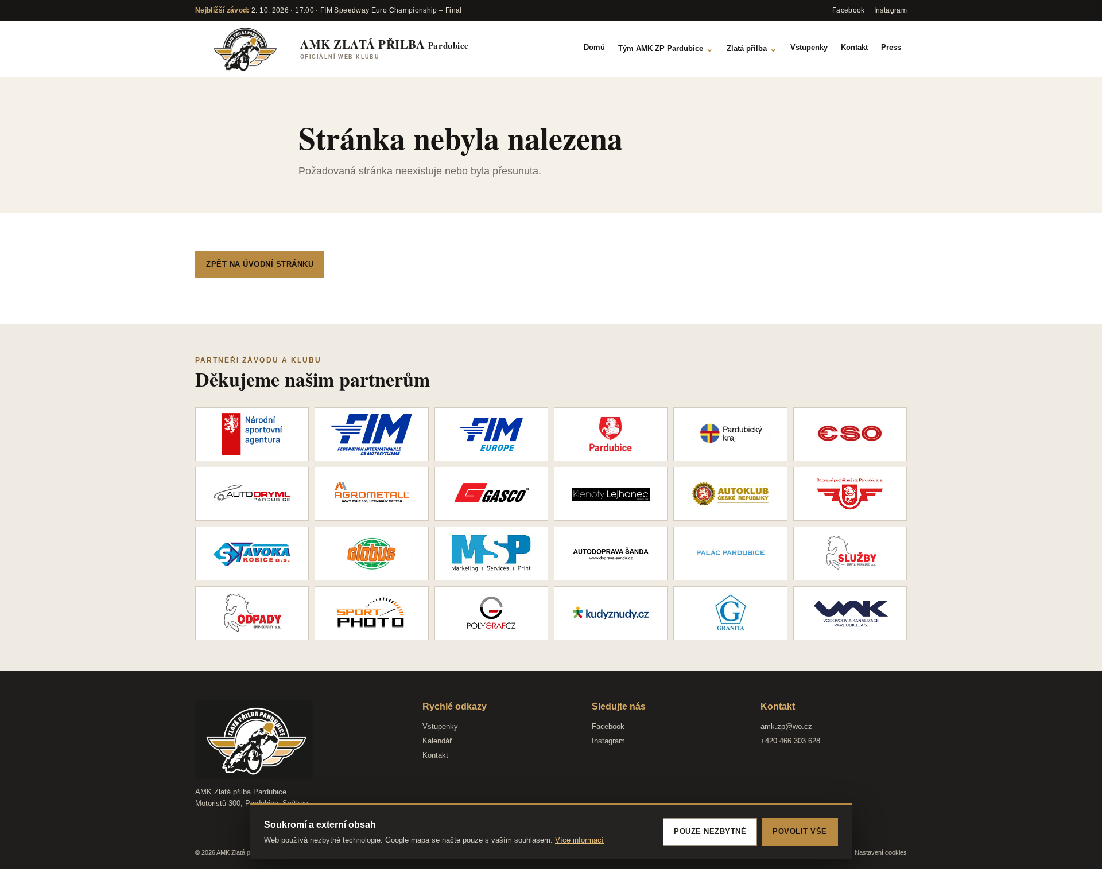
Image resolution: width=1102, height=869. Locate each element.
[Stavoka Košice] (252, 553)
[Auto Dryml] (252, 494)
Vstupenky (809, 47)
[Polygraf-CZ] (491, 613)
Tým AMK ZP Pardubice (665, 48)
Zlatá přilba (752, 48)
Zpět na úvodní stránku (259, 264)
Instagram (608, 740)
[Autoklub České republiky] (730, 494)
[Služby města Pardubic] (850, 553)
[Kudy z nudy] (611, 613)
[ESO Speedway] (850, 434)
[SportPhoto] (371, 613)
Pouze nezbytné (710, 831)
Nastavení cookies (881, 852)
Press (891, 47)
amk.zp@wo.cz (786, 726)
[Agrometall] (371, 494)
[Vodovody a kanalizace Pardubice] (850, 613)
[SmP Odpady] (252, 613)
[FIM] (371, 434)
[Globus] (371, 553)
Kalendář (437, 740)
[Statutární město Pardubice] (611, 434)
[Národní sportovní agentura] (252, 434)
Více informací (579, 840)
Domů (594, 47)
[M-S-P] (491, 553)
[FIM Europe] (491, 434)
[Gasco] (491, 494)
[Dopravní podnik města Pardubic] (850, 494)
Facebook (608, 726)
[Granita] (730, 613)
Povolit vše (800, 831)
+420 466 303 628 (790, 740)
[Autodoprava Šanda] (611, 553)
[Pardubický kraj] (730, 434)
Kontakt (854, 47)
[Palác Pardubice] (730, 553)
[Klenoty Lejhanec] (611, 494)
